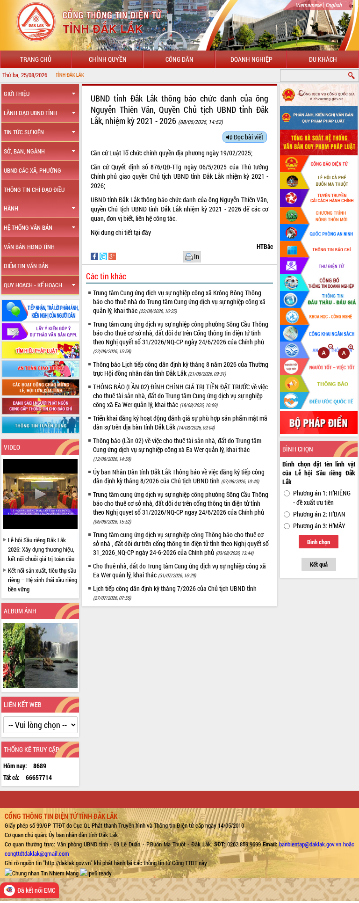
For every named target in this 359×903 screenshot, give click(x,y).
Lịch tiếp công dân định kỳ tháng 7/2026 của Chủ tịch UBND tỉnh (175, 592)
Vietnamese (308, 4)
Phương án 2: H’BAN (319, 514)
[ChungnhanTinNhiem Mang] (42, 872)
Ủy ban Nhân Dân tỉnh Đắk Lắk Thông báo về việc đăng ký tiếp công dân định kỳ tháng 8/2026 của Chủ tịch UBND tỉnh (179, 476)
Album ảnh (20, 610)
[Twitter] (104, 255)
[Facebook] (95, 255)
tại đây (143, 232)
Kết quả (319, 564)
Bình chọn (318, 542)
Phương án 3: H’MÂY (319, 525)
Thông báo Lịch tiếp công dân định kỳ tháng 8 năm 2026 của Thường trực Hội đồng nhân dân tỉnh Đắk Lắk (180, 369)
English (333, 4)
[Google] (112, 255)
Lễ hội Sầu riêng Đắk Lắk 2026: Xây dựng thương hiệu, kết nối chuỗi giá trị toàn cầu (41, 549)
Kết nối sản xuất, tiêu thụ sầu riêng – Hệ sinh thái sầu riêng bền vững (42, 579)
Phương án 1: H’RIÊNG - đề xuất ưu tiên (322, 497)
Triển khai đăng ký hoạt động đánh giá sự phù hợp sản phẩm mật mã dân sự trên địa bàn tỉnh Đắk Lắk (180, 422)
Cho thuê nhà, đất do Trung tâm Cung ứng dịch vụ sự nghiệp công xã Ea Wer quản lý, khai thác (179, 570)
